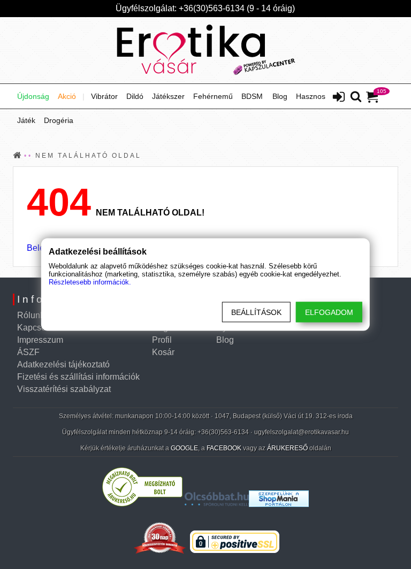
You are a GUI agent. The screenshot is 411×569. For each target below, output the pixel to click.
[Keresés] (356, 97)
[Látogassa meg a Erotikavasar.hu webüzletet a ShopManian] (279, 504)
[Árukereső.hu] (142, 504)
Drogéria (58, 120)
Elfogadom (329, 312)
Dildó (134, 96)
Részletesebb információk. (90, 282)
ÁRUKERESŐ (287, 448)
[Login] (339, 98)
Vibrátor (104, 96)
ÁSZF (28, 352)
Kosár (163, 352)
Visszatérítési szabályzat (64, 389)
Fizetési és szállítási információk (78, 376)
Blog (279, 96)
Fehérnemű (213, 96)
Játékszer (168, 96)
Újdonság (33, 96)
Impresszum (40, 339)
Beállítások (256, 312)
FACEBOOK (224, 448)
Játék (26, 120)
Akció (67, 96)
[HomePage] (205, 50)
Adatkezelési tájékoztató (63, 364)
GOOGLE (184, 448)
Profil (162, 339)
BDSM (252, 96)
